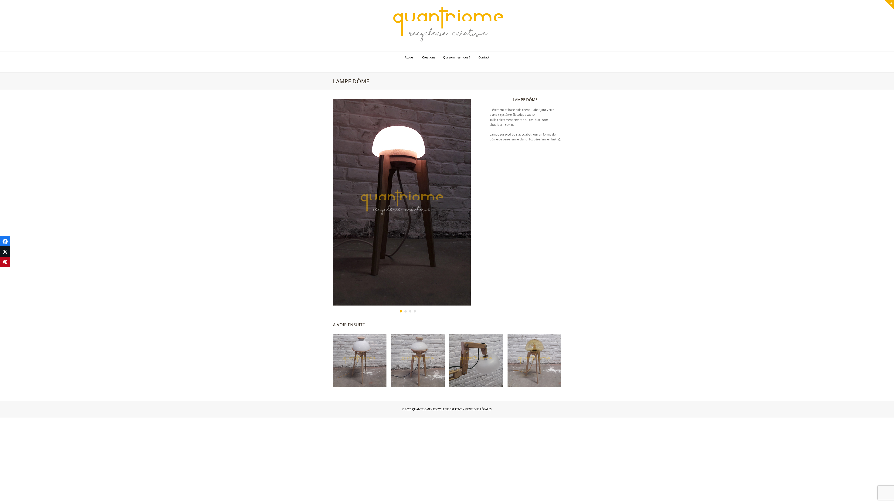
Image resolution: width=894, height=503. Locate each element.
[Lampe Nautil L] (418, 360)
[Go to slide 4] (415, 311)
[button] (5, 241)
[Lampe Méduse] (534, 360)
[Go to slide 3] (410, 311)
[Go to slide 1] (401, 311)
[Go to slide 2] (405, 311)
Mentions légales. (478, 409)
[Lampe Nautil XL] (359, 360)
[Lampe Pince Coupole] (476, 360)
